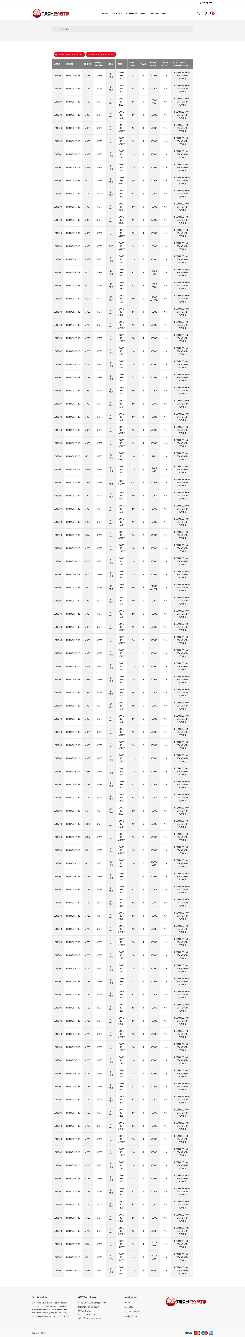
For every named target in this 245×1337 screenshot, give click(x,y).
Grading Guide (158, 13)
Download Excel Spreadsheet (69, 54)
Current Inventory (136, 13)
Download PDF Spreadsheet (101, 54)
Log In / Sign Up (205, 2)
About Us (117, 13)
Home (105, 13)
